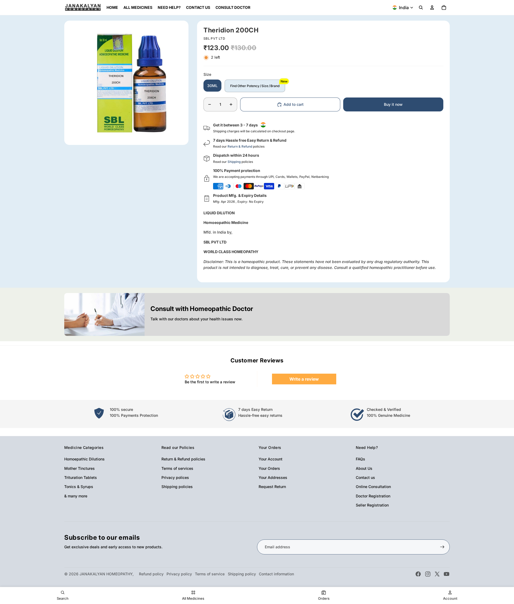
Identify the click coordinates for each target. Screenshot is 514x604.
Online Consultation (373, 486)
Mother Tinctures (79, 468)
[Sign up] (442, 547)
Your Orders (269, 468)
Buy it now (393, 104)
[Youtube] (446, 574)
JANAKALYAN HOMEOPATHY (106, 574)
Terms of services (177, 468)
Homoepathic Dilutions (84, 459)
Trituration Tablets (80, 477)
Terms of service (210, 574)
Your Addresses (273, 477)
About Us (364, 468)
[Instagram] (428, 574)
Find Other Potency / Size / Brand (254, 86)
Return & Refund (240, 146)
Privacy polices (175, 477)
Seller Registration (372, 505)
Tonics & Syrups (78, 486)
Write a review (304, 379)
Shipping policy (242, 574)
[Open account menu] (432, 7)
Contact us (365, 477)
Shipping (234, 162)
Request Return (272, 486)
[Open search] (421, 7)
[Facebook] (418, 574)
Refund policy (151, 574)
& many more (75, 496)
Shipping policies (177, 486)
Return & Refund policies (183, 459)
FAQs (360, 459)
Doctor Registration (373, 496)
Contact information (276, 574)
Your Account (270, 459)
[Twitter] (437, 574)
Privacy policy (179, 574)
